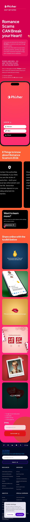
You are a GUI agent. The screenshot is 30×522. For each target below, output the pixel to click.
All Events (4, 485)
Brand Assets (4, 518)
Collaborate (4, 499)
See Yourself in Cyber (20, 486)
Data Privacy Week (20, 473)
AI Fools (18, 471)
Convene (18, 476)
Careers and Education (7, 473)
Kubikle (17, 484)
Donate (3, 497)
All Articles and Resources (7, 483)
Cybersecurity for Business (7, 476)
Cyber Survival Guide (20, 497)
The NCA (4, 506)
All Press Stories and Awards (7, 488)
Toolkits (3, 481)
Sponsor (4, 504)
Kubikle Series (19, 499)
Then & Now (18, 489)
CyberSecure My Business (21, 478)
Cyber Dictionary (5, 478)
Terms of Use (10, 518)
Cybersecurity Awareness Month (21, 482)
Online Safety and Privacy (7, 471)
